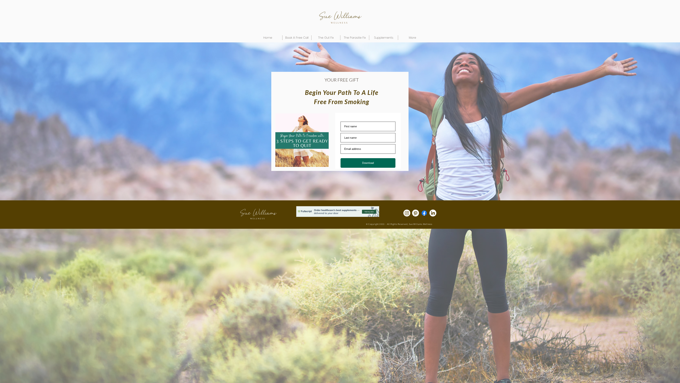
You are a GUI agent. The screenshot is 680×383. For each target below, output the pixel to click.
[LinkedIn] (432, 213)
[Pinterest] (415, 213)
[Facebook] (424, 213)
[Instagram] (406, 213)
